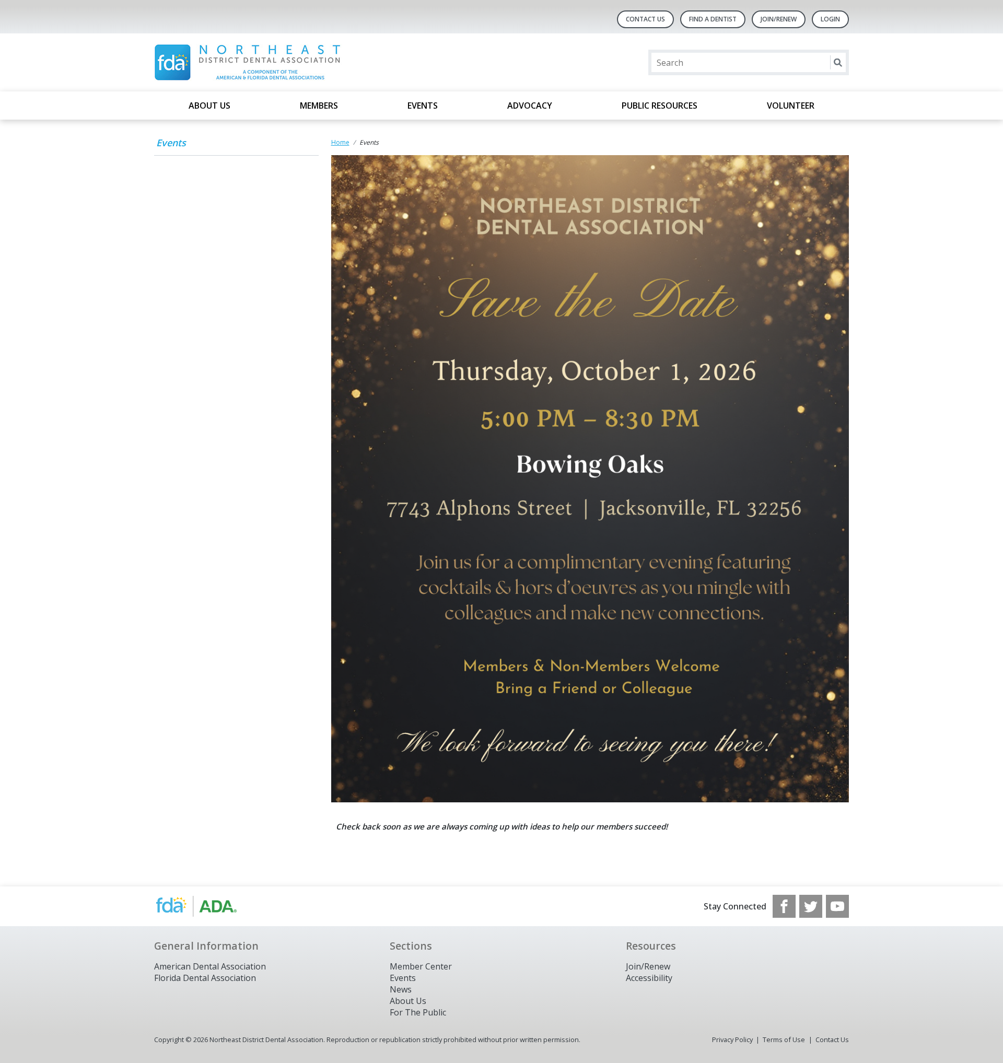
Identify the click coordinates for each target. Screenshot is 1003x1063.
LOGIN (830, 19)
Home (340, 142)
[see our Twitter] (810, 906)
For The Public (418, 1012)
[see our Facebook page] (784, 906)
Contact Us (645, 19)
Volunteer (790, 105)
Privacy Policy (732, 1039)
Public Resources (659, 105)
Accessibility (649, 978)
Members (319, 105)
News (401, 989)
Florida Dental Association (205, 978)
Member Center (421, 966)
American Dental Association (210, 966)
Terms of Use (784, 1039)
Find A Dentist (713, 19)
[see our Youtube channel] (837, 906)
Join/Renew (779, 19)
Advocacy (529, 105)
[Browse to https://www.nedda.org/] (207, 906)
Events (422, 105)
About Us (209, 105)
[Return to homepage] (289, 62)
